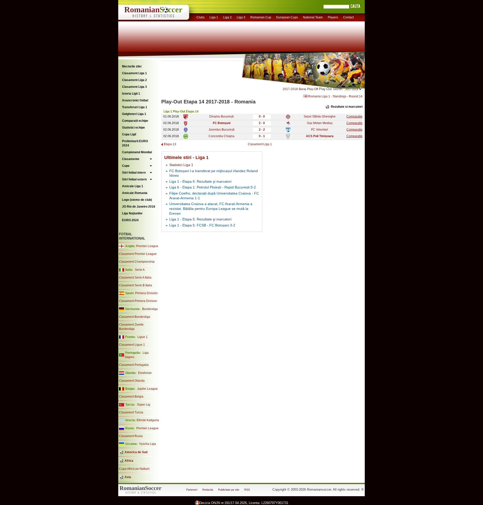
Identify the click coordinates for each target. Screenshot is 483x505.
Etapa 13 (170, 144)
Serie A (140, 269)
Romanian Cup (260, 17)
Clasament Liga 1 (134, 73)
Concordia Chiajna (221, 136)
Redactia (207, 489)
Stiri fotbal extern (134, 179)
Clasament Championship (137, 261)
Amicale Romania (134, 193)
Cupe (126, 166)
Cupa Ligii (129, 134)
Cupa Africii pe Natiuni (134, 469)
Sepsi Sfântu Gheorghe (320, 116)
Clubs (200, 17)
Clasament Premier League (138, 254)
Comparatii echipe (135, 121)
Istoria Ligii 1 (131, 93)
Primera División (146, 293)
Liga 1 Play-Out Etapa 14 (181, 111)
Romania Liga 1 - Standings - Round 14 (335, 96)
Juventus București (221, 129)
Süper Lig (143, 404)
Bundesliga (150, 309)
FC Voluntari (319, 129)
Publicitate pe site (228, 489)
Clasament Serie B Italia (135, 285)
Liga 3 (241, 17)
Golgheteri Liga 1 (134, 114)
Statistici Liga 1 (181, 165)
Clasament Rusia (131, 436)
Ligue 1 (142, 337)
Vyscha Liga (147, 444)
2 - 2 (262, 129)
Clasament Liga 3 (134, 87)
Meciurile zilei (131, 66)
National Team (313, 17)
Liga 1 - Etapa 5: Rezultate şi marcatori (200, 219)
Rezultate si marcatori (347, 106)
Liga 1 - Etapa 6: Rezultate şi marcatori (200, 181)
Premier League (147, 246)
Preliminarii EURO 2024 (135, 143)
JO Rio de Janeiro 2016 (138, 206)
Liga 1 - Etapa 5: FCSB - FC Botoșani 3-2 (202, 225)
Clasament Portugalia (134, 365)
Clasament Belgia (131, 396)
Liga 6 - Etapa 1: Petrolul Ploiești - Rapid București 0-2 (212, 187)
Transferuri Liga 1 (134, 107)
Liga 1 (214, 17)
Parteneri (191, 489)
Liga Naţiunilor (132, 213)
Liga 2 (227, 17)
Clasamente (130, 159)
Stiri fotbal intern (134, 172)
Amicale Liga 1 (132, 186)
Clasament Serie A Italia (135, 277)
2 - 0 (262, 123)
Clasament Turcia (131, 412)
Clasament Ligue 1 (132, 344)
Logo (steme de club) (137, 200)
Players (333, 17)
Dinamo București (221, 116)
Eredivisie (145, 373)
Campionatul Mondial (137, 152)
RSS (247, 489)
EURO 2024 (130, 220)
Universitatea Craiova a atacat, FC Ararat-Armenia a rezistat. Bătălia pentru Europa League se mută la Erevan (210, 208)
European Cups (287, 17)
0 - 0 (262, 116)
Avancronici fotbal (135, 100)
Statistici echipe (133, 127)
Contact (348, 17)
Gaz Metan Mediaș (320, 123)
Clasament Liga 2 (134, 80)
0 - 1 (262, 136)
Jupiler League (147, 389)
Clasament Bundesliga (134, 317)
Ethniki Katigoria (148, 420)
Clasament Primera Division (138, 301)
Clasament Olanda (132, 380)
